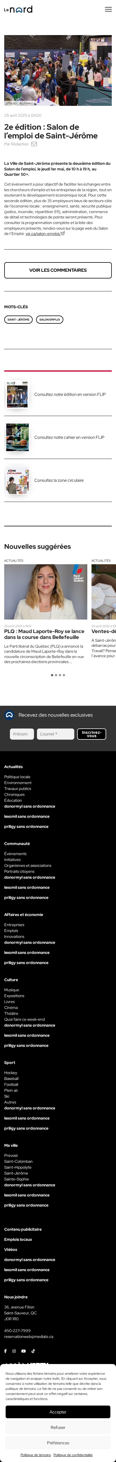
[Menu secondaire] (108, 9)
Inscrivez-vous (92, 734)
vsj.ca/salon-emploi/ (43, 233)
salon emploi (49, 319)
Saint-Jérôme (18, 319)
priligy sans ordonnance (26, 826)
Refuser (58, 1427)
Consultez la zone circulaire (59, 480)
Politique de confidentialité (73, 1455)
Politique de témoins (36, 1455)
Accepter (58, 1412)
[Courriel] (34, 144)
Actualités (13, 561)
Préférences (58, 1443)
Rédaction (20, 144)
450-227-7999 (17, 1330)
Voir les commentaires (58, 270)
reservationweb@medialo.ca (28, 1336)
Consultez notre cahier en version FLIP (69, 437)
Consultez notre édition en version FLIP (70, 394)
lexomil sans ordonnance (27, 816)
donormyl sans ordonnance (29, 806)
